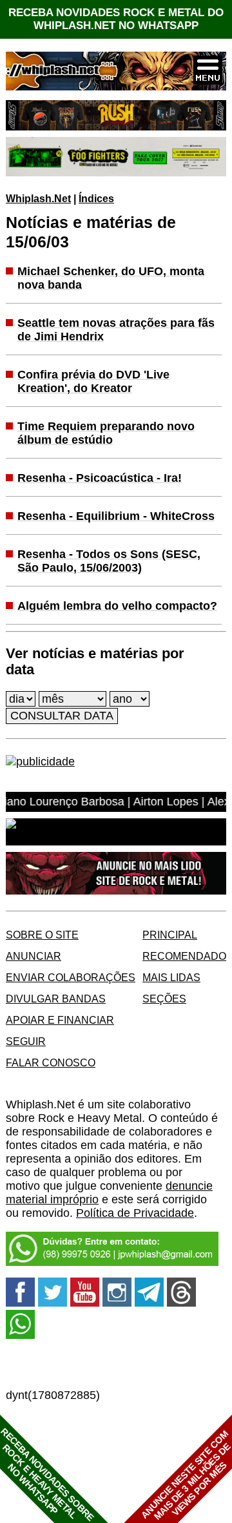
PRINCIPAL (169, 934)
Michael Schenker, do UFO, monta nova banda (110, 278)
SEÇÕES (164, 998)
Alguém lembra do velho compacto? (117, 605)
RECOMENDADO (184, 956)
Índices (96, 198)
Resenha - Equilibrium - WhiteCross (116, 516)
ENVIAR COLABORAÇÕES (70, 977)
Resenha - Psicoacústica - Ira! (99, 477)
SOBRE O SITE (42, 934)
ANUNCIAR (33, 956)
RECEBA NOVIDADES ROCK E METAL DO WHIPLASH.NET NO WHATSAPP (116, 19)
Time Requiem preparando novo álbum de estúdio (106, 433)
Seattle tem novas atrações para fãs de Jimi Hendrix (116, 329)
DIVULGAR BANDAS (56, 998)
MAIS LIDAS (171, 977)
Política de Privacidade (135, 1213)
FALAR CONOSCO (50, 1062)
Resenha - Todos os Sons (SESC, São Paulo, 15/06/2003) (108, 561)
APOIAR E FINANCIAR (60, 1020)
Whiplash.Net (38, 198)
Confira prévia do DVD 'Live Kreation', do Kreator (93, 381)
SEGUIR (26, 1041)
